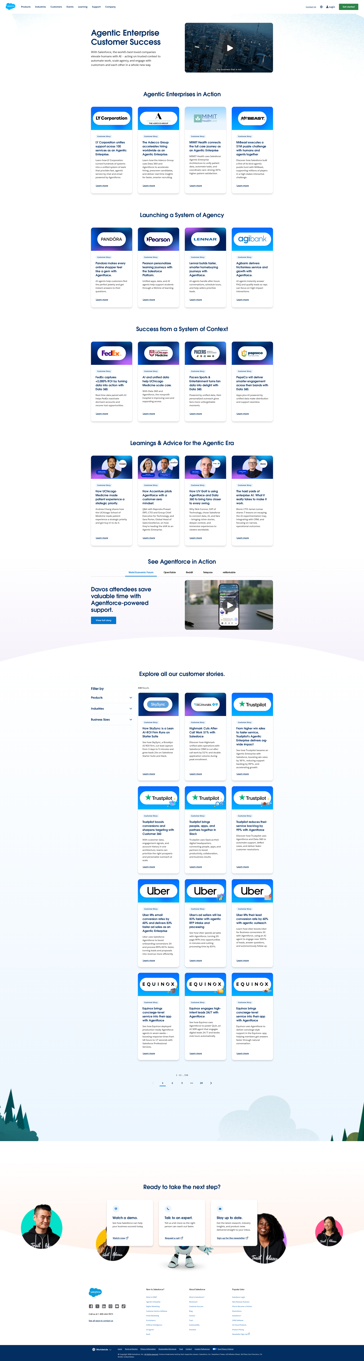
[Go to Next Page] (211, 1083)
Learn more (102, 185)
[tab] (141, 572)
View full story (103, 620)
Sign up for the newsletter (231, 1238)
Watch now (119, 1238)
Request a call (172, 1238)
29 (201, 1083)
